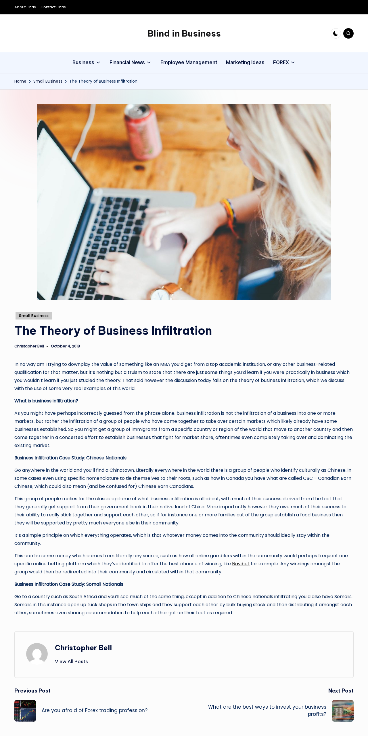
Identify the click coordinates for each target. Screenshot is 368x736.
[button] (71, 661)
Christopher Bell (83, 647)
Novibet (241, 563)
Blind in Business (184, 33)
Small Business (34, 315)
